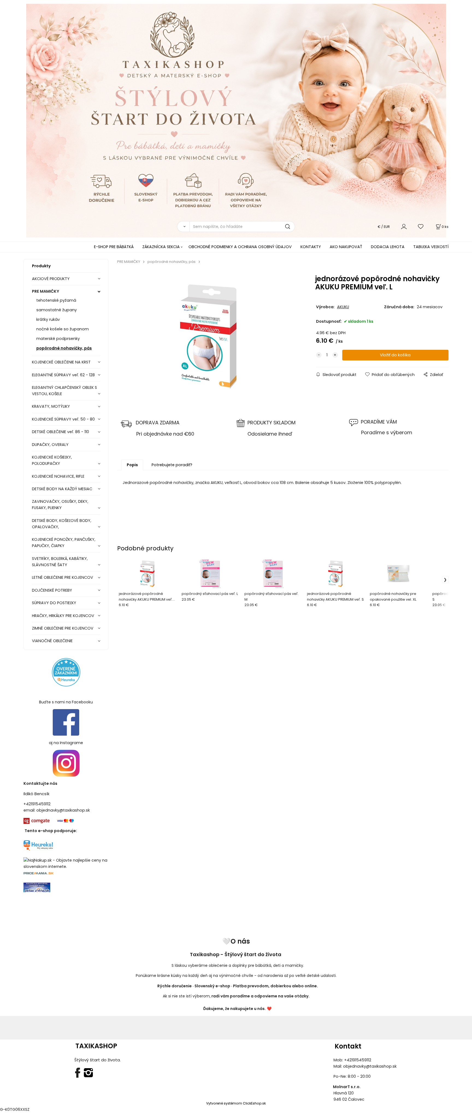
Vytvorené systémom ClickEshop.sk (236, 1103)
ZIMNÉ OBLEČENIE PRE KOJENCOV (62, 628)
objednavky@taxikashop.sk (63, 810)
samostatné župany (56, 310)
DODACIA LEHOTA (388, 246)
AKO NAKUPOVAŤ (346, 246)
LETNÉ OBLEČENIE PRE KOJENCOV (62, 577)
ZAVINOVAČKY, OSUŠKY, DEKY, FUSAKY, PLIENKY (60, 504)
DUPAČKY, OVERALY (50, 444)
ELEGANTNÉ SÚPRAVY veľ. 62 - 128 (63, 375)
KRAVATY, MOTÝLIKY (51, 406)
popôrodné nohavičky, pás (64, 348)
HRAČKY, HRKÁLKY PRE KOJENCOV (63, 615)
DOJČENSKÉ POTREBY (52, 590)
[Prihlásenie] (404, 226)
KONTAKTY (310, 246)
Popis (132, 465)
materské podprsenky (58, 338)
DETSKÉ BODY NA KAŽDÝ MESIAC (62, 489)
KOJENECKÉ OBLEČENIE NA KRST (61, 362)
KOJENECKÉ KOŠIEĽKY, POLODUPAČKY (52, 460)
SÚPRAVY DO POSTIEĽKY (54, 603)
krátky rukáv (48, 319)
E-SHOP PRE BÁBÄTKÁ (114, 246)
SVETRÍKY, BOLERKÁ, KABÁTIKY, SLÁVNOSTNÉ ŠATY (60, 562)
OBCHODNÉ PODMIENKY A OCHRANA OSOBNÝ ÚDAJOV (240, 246)
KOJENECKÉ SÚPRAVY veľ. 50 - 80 (63, 419)
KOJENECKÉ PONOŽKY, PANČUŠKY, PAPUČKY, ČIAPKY (63, 542)
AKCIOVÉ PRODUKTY (51, 278)
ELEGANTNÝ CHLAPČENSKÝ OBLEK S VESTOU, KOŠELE (64, 391)
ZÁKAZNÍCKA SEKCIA (161, 246)
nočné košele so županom (62, 329)
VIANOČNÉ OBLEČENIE (52, 641)
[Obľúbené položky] (421, 226)
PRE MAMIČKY (45, 291)
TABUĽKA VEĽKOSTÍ (431, 246)
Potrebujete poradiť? (172, 465)
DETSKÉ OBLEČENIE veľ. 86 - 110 (60, 431)
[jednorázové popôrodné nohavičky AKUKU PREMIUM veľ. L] (208, 336)
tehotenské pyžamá (56, 300)
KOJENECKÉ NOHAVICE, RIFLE (58, 476)
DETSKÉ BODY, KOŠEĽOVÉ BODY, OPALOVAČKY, (61, 524)
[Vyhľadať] (183, 226)
